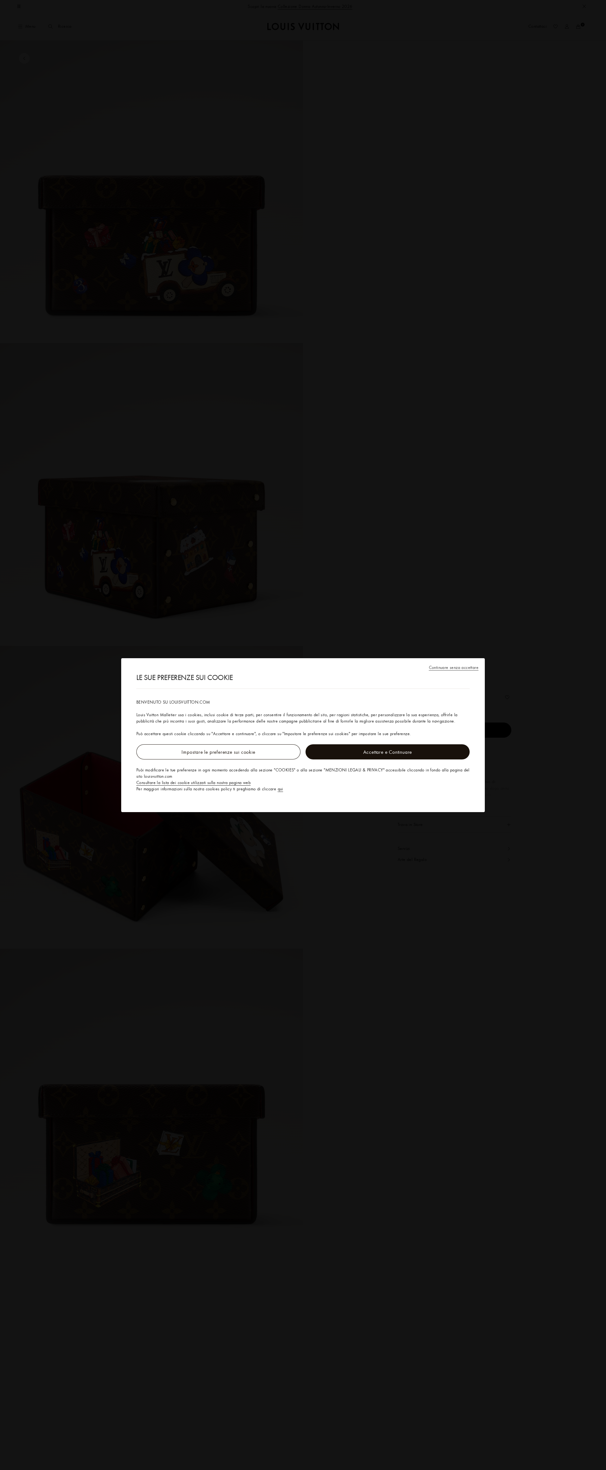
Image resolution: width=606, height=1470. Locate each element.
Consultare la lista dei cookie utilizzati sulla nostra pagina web (193, 782)
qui (280, 789)
